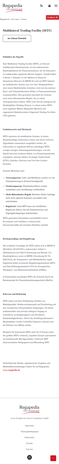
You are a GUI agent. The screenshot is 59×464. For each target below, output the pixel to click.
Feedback (51, 17)
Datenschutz (29, 437)
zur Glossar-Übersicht (17, 38)
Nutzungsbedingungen (30, 431)
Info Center (15, 19)
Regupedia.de (4, 19)
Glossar (23, 19)
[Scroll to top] (53, 458)
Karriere (29, 449)
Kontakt (29, 443)
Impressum (29, 426)
